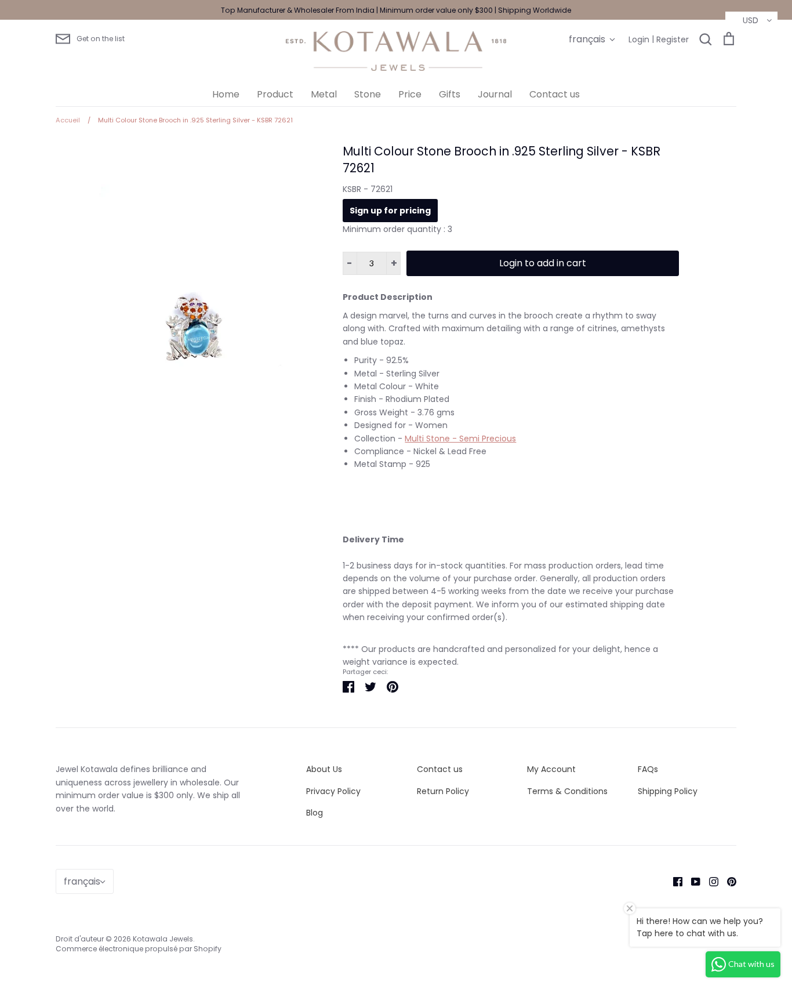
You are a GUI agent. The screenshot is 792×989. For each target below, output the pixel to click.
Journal (495, 94)
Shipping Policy (667, 791)
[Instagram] (709, 881)
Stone (367, 94)
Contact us (554, 94)
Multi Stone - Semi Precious (460, 438)
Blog (314, 812)
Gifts (449, 94)
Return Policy (443, 791)
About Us (324, 769)
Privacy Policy (333, 791)
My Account (551, 769)
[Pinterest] (727, 881)
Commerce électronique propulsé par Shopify (138, 949)
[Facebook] (673, 881)
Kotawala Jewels (163, 939)
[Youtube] (691, 881)
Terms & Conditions (567, 791)
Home (225, 94)
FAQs (648, 769)
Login (638, 39)
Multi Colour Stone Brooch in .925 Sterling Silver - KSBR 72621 (501, 159)
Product (275, 94)
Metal (324, 94)
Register (672, 39)
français (587, 39)
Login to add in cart (542, 263)
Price (410, 94)
